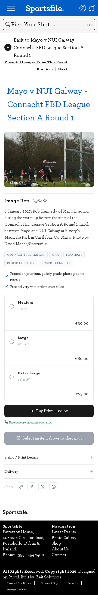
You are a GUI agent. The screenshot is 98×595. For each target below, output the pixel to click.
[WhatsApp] (53, 486)
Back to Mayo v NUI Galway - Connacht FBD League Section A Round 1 (49, 47)
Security (73, 583)
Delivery (11, 471)
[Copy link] (21, 486)
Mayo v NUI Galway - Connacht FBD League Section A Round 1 (48, 104)
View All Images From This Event (36, 62)
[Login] (82, 8)
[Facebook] (31, 486)
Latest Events (64, 531)
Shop (56, 543)
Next (63, 69)
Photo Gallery (64, 537)
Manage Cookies (17, 589)
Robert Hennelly (56, 263)
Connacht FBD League (26, 255)
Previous (45, 69)
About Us (60, 549)
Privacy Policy (49, 583)
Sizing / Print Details (21, 457)
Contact (59, 554)
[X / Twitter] (42, 486)
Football (74, 255)
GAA (55, 255)
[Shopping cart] (92, 8)
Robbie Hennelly (21, 263)
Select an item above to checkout (52, 438)
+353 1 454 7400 (30, 554)
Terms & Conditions (19, 583)
